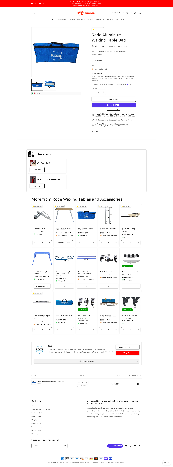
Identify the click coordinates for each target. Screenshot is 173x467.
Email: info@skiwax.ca (38, 413)
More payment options (113, 109)
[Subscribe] (65, 445)
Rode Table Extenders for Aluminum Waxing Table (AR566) (42, 317)
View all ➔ (47, 154)
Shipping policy (95, 462)
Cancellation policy (120, 462)
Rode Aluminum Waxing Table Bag (86, 229)
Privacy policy (74, 462)
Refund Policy (36, 416)
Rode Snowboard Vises (129, 315)
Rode (50, 346)
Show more (109, 352)
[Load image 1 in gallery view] (37, 85)
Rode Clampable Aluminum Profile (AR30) (108, 316)
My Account (35, 434)
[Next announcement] (108, 3)
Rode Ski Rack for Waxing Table (108, 229)
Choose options (64, 243)
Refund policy (64, 462)
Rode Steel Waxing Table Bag (64, 316)
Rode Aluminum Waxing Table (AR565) (63, 229)
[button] (33, 13)
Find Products (36, 430)
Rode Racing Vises (84, 315)
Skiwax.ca (55, 462)
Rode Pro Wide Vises (107, 272)
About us (34, 406)
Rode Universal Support (130, 272)
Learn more (37, 170)
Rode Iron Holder (39, 228)
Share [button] (96, 132)
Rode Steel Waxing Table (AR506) (42, 273)
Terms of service (84, 462)
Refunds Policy (126, 120)
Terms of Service (37, 427)
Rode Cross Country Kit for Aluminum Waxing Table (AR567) (129, 230)
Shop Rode (127, 353)
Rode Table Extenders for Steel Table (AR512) (86, 273)
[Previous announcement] (65, 3)
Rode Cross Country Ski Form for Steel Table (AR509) (63, 273)
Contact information (107, 462)
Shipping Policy (124, 126)
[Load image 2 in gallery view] (50, 85)
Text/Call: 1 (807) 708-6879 (40, 409)
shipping (107, 76)
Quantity (94, 88)
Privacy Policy (36, 423)
